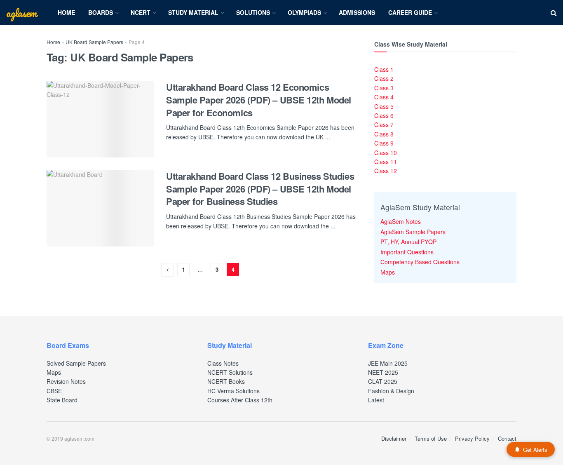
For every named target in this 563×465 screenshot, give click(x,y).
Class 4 (384, 97)
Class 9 (384, 143)
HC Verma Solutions (233, 391)
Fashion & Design (391, 391)
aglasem (21, 13)
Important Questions (407, 252)
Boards (100, 12)
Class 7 (384, 124)
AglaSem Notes (400, 221)
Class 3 (384, 88)
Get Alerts (535, 449)
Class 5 (384, 106)
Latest (376, 400)
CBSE (54, 391)
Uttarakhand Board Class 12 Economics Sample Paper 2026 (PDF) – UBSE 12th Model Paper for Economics (258, 99)
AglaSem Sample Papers (413, 232)
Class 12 (385, 171)
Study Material (193, 12)
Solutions (253, 12)
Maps (387, 272)
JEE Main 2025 (388, 363)
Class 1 (384, 69)
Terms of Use (431, 438)
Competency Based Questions (420, 262)
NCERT (140, 12)
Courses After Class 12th (239, 400)
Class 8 (384, 134)
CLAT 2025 (382, 381)
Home (66, 12)
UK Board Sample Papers (94, 41)
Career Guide (410, 12)
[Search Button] (554, 12)
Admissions (357, 12)
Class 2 (384, 78)
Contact (507, 438)
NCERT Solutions (230, 372)
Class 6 (384, 115)
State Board (62, 400)
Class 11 (385, 161)
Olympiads (304, 12)
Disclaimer (393, 438)
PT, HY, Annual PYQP (408, 241)
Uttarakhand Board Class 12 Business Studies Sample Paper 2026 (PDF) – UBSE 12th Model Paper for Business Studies (260, 188)
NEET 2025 (383, 372)
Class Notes (223, 363)
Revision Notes (66, 381)
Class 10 (385, 152)
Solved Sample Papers (76, 363)
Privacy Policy (472, 438)
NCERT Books (226, 381)
